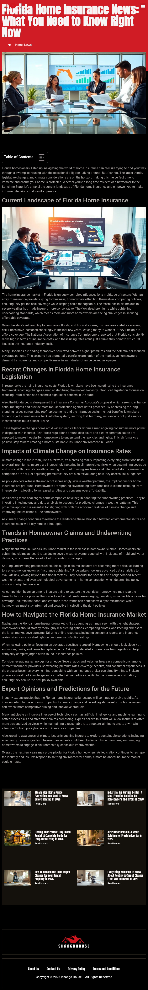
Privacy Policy (76, 968)
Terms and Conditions (106, 968)
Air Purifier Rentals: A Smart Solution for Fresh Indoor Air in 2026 (125, 835)
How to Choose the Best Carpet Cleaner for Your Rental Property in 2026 (52, 875)
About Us (33, 968)
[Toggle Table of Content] (39, 157)
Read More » (41, 803)
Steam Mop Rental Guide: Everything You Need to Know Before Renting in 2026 (51, 795)
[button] (143, 6)
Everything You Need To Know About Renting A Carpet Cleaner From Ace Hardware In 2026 (125, 875)
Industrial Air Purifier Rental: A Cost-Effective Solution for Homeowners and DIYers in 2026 (126, 795)
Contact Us (53, 968)
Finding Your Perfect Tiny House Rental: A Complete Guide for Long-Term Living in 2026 (53, 835)
